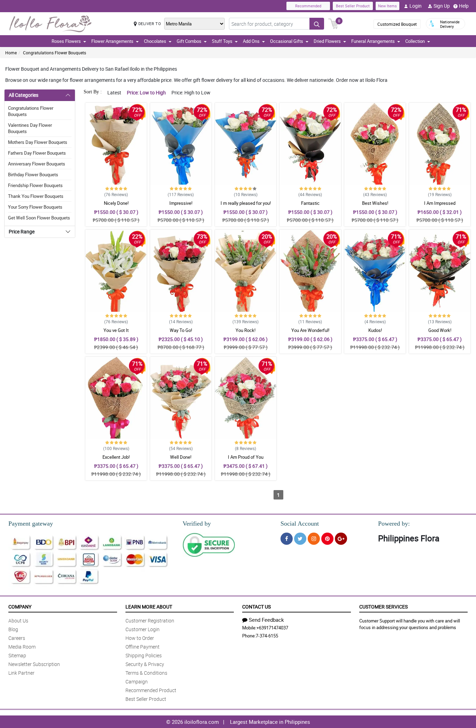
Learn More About (148, 606)
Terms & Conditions (146, 672)
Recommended (308, 5)
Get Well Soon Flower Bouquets (39, 218)
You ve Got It (116, 330)
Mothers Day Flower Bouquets (37, 142)
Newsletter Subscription (34, 664)
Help (464, 5)
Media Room (22, 646)
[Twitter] (300, 539)
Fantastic (310, 203)
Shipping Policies (143, 655)
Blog (13, 629)
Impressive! (180, 203)
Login (415, 5)
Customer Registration (149, 620)
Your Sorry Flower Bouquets (35, 207)
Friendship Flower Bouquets (35, 185)
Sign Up (441, 5)
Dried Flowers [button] (327, 41)
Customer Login (142, 629)
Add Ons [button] (251, 41)
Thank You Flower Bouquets (35, 196)
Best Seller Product (353, 5)
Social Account (300, 523)
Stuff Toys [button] (222, 41)
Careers (16, 638)
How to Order (139, 638)
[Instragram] (314, 539)
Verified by (197, 523)
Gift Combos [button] (189, 41)
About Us (18, 620)
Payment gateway (30, 523)
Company (19, 606)
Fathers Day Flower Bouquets (37, 153)
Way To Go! (181, 330)
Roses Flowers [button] (66, 41)
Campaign (136, 681)
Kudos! (375, 330)
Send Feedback (266, 619)
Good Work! (439, 330)
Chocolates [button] (155, 41)
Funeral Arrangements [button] (373, 41)
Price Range (21, 231)
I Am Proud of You (245, 457)
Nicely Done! (116, 203)
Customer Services (383, 606)
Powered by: (394, 523)
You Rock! (245, 330)
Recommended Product (150, 690)
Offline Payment (142, 646)
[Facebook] (287, 539)
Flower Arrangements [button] (112, 41)
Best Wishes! (375, 203)
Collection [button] (415, 41)
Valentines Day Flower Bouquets (30, 128)
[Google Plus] (341, 539)
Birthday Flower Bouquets (33, 174)
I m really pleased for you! (246, 203)
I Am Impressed (439, 203)
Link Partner (21, 672)
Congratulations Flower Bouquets (54, 52)
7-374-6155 (267, 636)
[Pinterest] (327, 539)
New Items (387, 5)
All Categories (23, 95)
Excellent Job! (116, 457)
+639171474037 (272, 628)
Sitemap (17, 655)
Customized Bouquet (397, 24)
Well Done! (180, 457)
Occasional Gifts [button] (286, 41)
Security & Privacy (144, 664)
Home (11, 52)
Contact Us (256, 606)
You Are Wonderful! (310, 330)
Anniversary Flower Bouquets (36, 164)
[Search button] (316, 24)
